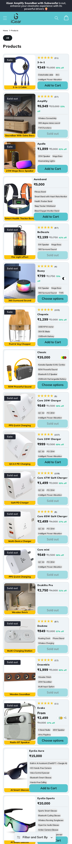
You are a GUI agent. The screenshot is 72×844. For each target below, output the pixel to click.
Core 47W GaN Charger (52, 477)
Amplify (42, 100)
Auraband (40, 179)
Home (5, 30)
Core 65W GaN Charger (52, 516)
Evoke (41, 707)
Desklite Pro (45, 585)
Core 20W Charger (49, 400)
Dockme (42, 625)
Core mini (43, 549)
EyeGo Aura (36, 750)
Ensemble (43, 664)
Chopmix (42, 314)
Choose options (52, 298)
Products (14, 30)
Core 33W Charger (49, 438)
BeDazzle (43, 232)
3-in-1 (41, 62)
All (7, 37)
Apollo (41, 143)
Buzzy (41, 270)
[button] (5, 18)
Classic (41, 352)
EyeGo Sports (46, 798)
